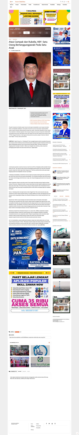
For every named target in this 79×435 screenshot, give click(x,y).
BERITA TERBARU (58, 167)
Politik (30, 4)
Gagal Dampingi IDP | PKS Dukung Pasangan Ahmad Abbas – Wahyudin (60, 235)
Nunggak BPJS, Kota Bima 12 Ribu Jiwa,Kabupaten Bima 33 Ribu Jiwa (39, 364)
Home (12, 4)
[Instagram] (55, 423)
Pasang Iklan (38, 427)
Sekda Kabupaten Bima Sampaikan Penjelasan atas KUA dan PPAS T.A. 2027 (63, 184)
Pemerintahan (23, 4)
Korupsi (17, 4)
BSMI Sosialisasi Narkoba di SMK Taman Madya (40, 120)
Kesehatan (65, 4)
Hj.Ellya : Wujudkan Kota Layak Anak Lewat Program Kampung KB (39, 352)
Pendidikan (52, 4)
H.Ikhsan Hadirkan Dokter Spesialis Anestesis (39, 123)
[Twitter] (62, 1)
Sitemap (32, 429)
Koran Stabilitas (20, 2)
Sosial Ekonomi (36, 4)
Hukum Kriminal (45, 4)
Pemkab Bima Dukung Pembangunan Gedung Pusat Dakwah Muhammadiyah (61, 248)
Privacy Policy (38, 425)
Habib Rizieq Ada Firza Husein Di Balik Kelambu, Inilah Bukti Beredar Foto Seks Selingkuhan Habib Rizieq (60, 260)
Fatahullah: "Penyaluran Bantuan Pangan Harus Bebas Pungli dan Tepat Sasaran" (63, 171)
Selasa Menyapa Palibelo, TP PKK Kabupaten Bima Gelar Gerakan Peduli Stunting (63, 178)
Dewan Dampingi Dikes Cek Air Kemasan (38, 122)
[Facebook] (60, 1)
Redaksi (37, 423)
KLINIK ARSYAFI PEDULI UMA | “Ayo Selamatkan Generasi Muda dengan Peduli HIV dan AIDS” (18, 352)
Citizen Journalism (33, 426)
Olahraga (58, 4)
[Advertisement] (17, 118)
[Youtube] (64, 1)
